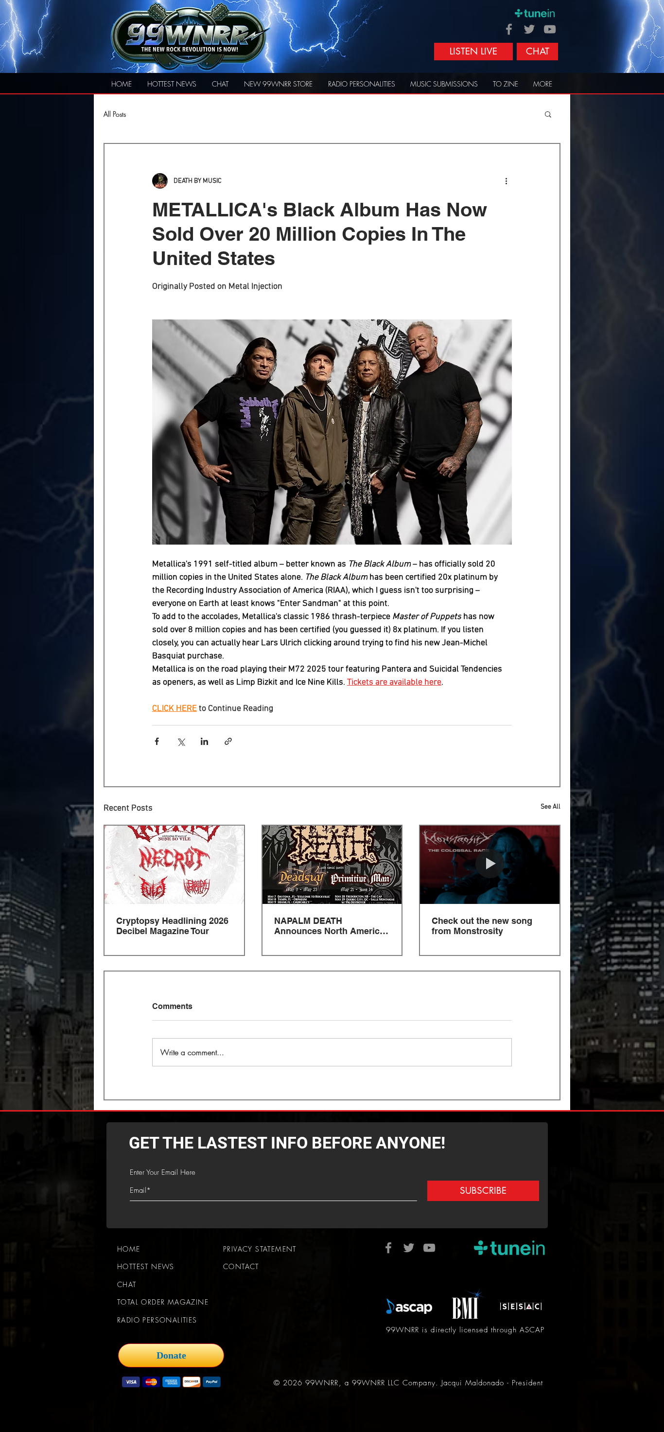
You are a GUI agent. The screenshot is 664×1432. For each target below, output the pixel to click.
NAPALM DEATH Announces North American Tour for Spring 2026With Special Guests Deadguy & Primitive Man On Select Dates (332, 926)
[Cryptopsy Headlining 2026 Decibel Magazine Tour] (174, 865)
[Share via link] (228, 741)
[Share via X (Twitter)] (180, 741)
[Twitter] (529, 29)
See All (550, 807)
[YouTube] (549, 29)
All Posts (115, 114)
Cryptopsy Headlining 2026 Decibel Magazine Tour (172, 926)
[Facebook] (509, 29)
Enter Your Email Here (162, 1172)
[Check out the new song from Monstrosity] (489, 865)
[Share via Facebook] (156, 741)
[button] (548, 114)
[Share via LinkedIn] (204, 741)
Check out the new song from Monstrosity (482, 926)
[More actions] (506, 181)
